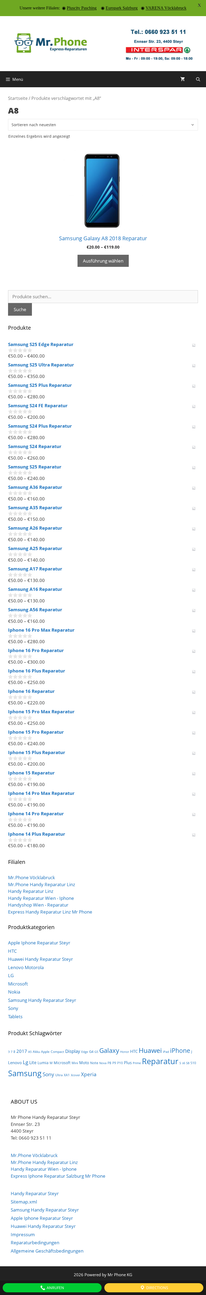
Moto (84, 1062)
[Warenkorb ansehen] (182, 79)
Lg (25, 1062)
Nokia (14, 992)
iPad (166, 1052)
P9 (114, 1063)
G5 (96, 1052)
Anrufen (55, 1287)
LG (11, 975)
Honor (124, 1052)
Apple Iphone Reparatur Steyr (39, 943)
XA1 (67, 1075)
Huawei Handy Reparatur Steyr (40, 959)
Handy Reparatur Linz (30, 891)
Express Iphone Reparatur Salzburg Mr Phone (58, 1176)
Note (94, 1062)
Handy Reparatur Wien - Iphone (41, 898)
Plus (128, 1062)
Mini (75, 1063)
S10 (193, 1063)
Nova (102, 1063)
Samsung (25, 1073)
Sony (13, 1008)
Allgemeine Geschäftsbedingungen (47, 1251)
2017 (21, 1051)
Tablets (15, 1016)
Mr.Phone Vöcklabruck (31, 877)
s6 (183, 1063)
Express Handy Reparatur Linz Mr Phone (50, 912)
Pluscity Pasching (82, 8)
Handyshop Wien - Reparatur (38, 905)
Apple (45, 1051)
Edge (84, 1052)
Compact (57, 1051)
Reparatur (160, 1061)
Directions (156, 1287)
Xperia (89, 1074)
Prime (137, 1063)
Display (72, 1051)
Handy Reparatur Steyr (35, 1193)
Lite (32, 1062)
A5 (30, 1052)
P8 (109, 1063)
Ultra (59, 1075)
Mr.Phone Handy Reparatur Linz (41, 884)
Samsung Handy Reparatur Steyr (42, 1000)
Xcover (75, 1075)
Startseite (18, 98)
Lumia (43, 1062)
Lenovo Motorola (26, 967)
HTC (12, 951)
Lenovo (15, 1062)
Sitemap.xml (24, 1202)
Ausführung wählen (103, 261)
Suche (20, 309)
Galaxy (109, 1050)
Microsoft (18, 984)
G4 (91, 1051)
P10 (120, 1063)
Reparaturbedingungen (35, 1242)
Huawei (150, 1050)
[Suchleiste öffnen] (198, 79)
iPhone (180, 1050)
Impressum (23, 1234)
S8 (187, 1063)
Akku (36, 1051)
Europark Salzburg (122, 8)
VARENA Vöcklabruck (166, 8)
